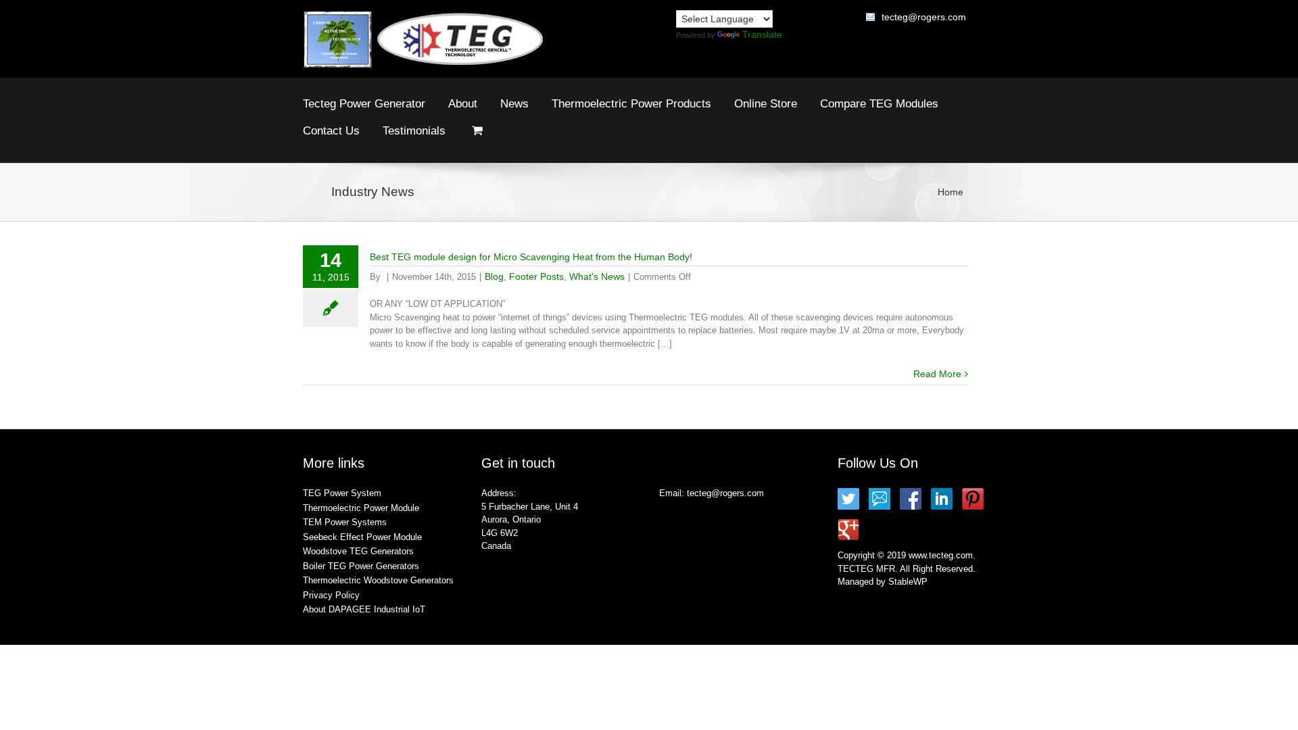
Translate (762, 34)
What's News (597, 276)
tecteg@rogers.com (924, 16)
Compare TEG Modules (879, 103)
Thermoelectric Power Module (361, 508)
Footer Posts (536, 276)
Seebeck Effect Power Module (362, 537)
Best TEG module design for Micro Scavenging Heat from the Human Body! (531, 256)
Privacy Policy (331, 595)
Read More (937, 373)
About (462, 103)
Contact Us (331, 130)
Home (950, 192)
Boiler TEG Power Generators (361, 566)
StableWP (908, 582)
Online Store (765, 103)
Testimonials (414, 130)
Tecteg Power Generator (364, 103)
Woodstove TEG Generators (358, 551)
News (514, 103)
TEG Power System (342, 493)
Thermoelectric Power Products (631, 103)
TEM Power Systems (345, 522)
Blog (494, 276)
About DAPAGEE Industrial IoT (364, 609)
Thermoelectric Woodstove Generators (378, 580)
